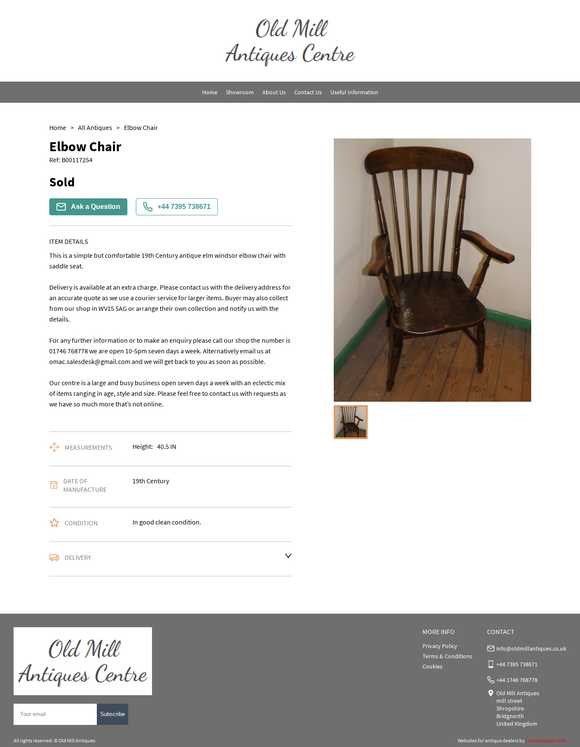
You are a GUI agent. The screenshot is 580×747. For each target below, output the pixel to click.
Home (209, 92)
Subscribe (112, 714)
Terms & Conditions (447, 656)
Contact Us (308, 92)
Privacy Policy (439, 646)
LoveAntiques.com (546, 740)
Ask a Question (95, 206)
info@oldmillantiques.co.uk (531, 648)
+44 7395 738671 (184, 206)
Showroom (240, 92)
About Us (274, 92)
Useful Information (354, 92)
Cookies (432, 666)
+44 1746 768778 (517, 680)
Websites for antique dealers (488, 740)
